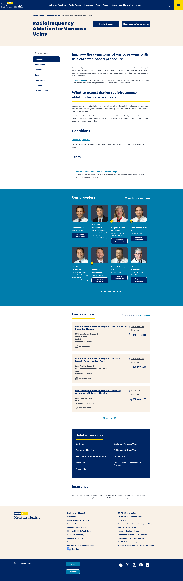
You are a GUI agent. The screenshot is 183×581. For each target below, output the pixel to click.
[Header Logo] (11, 4)
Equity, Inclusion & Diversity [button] (78, 520)
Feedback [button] (122, 520)
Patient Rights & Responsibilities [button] (131, 538)
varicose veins (118, 68)
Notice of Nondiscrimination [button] (129, 531)
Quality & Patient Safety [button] (127, 542)
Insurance (39, 96)
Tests (37, 75)
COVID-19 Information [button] (127, 513)
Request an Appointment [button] (136, 24)
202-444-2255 (139, 399)
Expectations (40, 64)
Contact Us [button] (73, 571)
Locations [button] (88, 5)
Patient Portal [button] (102, 5)
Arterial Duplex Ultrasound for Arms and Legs (96, 172)
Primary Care (81, 469)
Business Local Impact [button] (76, 513)
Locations (39, 85)
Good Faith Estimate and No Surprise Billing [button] (135, 524)
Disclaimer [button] (71, 516)
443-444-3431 (139, 335)
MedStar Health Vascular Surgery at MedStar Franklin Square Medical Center (98, 359)
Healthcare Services (53, 15)
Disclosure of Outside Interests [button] (130, 516)
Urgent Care (119, 456)
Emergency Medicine (85, 450)
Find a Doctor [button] (75, 5)
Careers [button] (139, 5)
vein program (80, 80)
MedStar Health (38, 15)
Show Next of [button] (109, 291)
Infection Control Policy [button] (76, 527)
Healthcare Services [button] (57, 5)
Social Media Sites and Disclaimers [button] (80, 545)
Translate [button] (75, 549)
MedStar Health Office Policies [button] (79, 531)
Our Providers (40, 80)
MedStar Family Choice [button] (127, 527)
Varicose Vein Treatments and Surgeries (127, 464)
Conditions (39, 70)
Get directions (137, 326)
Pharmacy (80, 463)
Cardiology (80, 444)
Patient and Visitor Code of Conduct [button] (132, 535)
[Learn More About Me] (111, 221)
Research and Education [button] (122, 5)
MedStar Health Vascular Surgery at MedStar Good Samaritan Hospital (101, 327)
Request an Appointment (80, 236)
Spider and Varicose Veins (125, 444)
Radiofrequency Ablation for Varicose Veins (77, 15)
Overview (39, 59)
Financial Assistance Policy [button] (78, 524)
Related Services (41, 90)
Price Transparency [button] (74, 542)
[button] (168, 5)
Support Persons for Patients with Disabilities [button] (136, 545)
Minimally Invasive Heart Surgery (91, 456)
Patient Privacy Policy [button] (76, 538)
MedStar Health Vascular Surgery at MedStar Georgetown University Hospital (98, 392)
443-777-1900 (139, 367)
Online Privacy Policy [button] (75, 535)
